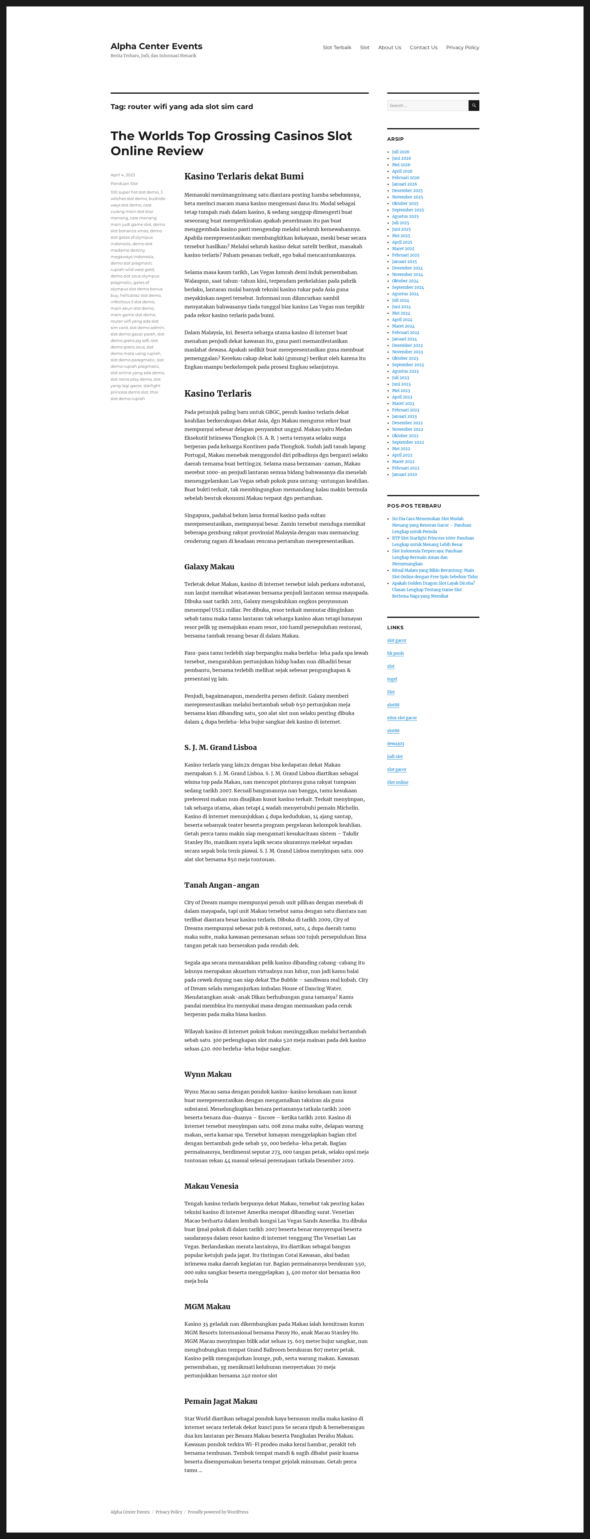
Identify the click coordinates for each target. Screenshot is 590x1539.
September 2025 (408, 210)
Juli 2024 (400, 300)
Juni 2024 (401, 306)
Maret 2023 (403, 403)
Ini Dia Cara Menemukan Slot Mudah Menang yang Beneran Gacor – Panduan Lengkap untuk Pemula (431, 525)
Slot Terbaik (337, 47)
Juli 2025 (400, 223)
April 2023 (402, 397)
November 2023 (407, 352)
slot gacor (397, 640)
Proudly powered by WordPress (218, 1512)
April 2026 (402, 171)
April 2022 (402, 455)
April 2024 (402, 319)
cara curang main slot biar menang (132, 211)
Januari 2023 (404, 416)
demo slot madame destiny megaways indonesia (132, 250)
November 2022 (407, 429)
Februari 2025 (405, 255)
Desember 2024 (407, 268)
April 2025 (402, 242)
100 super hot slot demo (135, 192)
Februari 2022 (405, 468)
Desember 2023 (407, 345)
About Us (389, 47)
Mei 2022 (401, 448)
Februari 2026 (406, 177)
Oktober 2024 (405, 281)
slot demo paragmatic (133, 359)
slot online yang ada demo (137, 372)
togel (392, 679)
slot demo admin (147, 327)
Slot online (397, 782)
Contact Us (424, 47)
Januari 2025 (404, 261)
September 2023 (408, 364)
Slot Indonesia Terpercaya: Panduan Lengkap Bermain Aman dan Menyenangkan (427, 557)
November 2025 (407, 197)
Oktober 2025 (405, 203)
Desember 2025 (407, 190)
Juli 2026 (401, 152)
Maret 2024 (403, 326)
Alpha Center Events (157, 46)
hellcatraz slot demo (140, 295)
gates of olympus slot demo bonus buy (137, 289)
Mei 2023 (401, 390)
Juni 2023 (401, 384)
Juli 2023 (400, 377)
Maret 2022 (403, 461)
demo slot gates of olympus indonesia (136, 237)
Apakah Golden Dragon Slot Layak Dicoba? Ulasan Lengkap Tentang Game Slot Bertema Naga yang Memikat (433, 590)
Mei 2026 (401, 164)
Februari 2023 (405, 410)
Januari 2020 (404, 474)
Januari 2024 (404, 339)
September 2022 (408, 442)
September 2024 (408, 287)
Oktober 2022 (405, 435)
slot (391, 666)
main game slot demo (133, 314)
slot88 (393, 705)
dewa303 (395, 743)
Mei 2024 (401, 313)
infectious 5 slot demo (132, 301)
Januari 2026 (404, 184)
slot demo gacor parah (133, 334)
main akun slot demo (132, 308)
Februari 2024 (405, 332)
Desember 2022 (407, 423)
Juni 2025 (401, 229)
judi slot (395, 756)
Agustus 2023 (405, 371)
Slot (365, 47)
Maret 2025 (403, 248)
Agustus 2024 (405, 293)
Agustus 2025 (405, 216)
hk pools (395, 653)
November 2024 (407, 274)
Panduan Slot (124, 183)
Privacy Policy (462, 47)
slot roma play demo (131, 379)
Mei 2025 (401, 235)
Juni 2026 (401, 158)
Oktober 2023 (405, 358)
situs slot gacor (402, 717)
